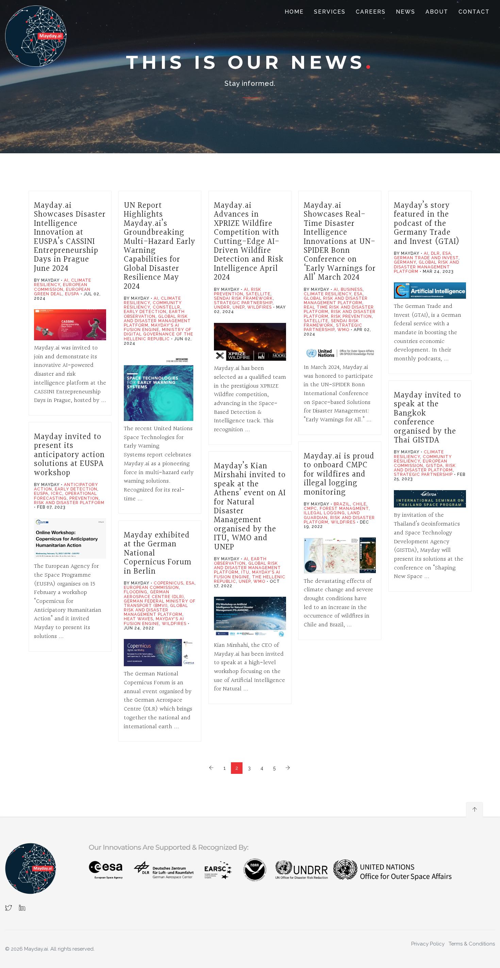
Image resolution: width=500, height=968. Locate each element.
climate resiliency (327, 294)
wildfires (259, 307)
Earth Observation (154, 313)
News (405, 12)
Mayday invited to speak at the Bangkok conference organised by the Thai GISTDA (427, 418)
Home (294, 12)
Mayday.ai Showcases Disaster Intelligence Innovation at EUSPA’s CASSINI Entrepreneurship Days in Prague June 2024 (70, 237)
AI (66, 280)
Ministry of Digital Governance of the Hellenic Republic (158, 334)
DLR (435, 253)
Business (352, 289)
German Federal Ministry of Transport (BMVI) (160, 603)
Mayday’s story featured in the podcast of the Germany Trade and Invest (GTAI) (427, 223)
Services (330, 12)
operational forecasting (65, 495)
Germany (405, 262)
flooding (135, 592)
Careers (371, 12)
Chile (359, 504)
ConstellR (166, 307)
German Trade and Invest (426, 257)
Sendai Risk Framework (243, 298)
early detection (145, 311)
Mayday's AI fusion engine (151, 327)
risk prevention (237, 291)
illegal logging (324, 513)
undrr (222, 307)
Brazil (342, 504)
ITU (245, 572)
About (437, 12)
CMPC (310, 508)
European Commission (60, 287)
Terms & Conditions (472, 944)
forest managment (344, 508)
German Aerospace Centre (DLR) (154, 594)
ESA (358, 294)
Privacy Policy (428, 944)
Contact (474, 12)
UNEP (239, 307)
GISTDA (434, 465)
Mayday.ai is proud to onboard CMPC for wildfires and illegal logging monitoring (339, 474)
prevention (84, 498)
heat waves (138, 618)
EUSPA (72, 294)
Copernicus (168, 583)
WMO (343, 329)
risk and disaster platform (425, 467)
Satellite (258, 294)
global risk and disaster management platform (157, 321)
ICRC (56, 493)
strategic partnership (243, 302)
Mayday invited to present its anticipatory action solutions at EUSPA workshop (69, 455)
